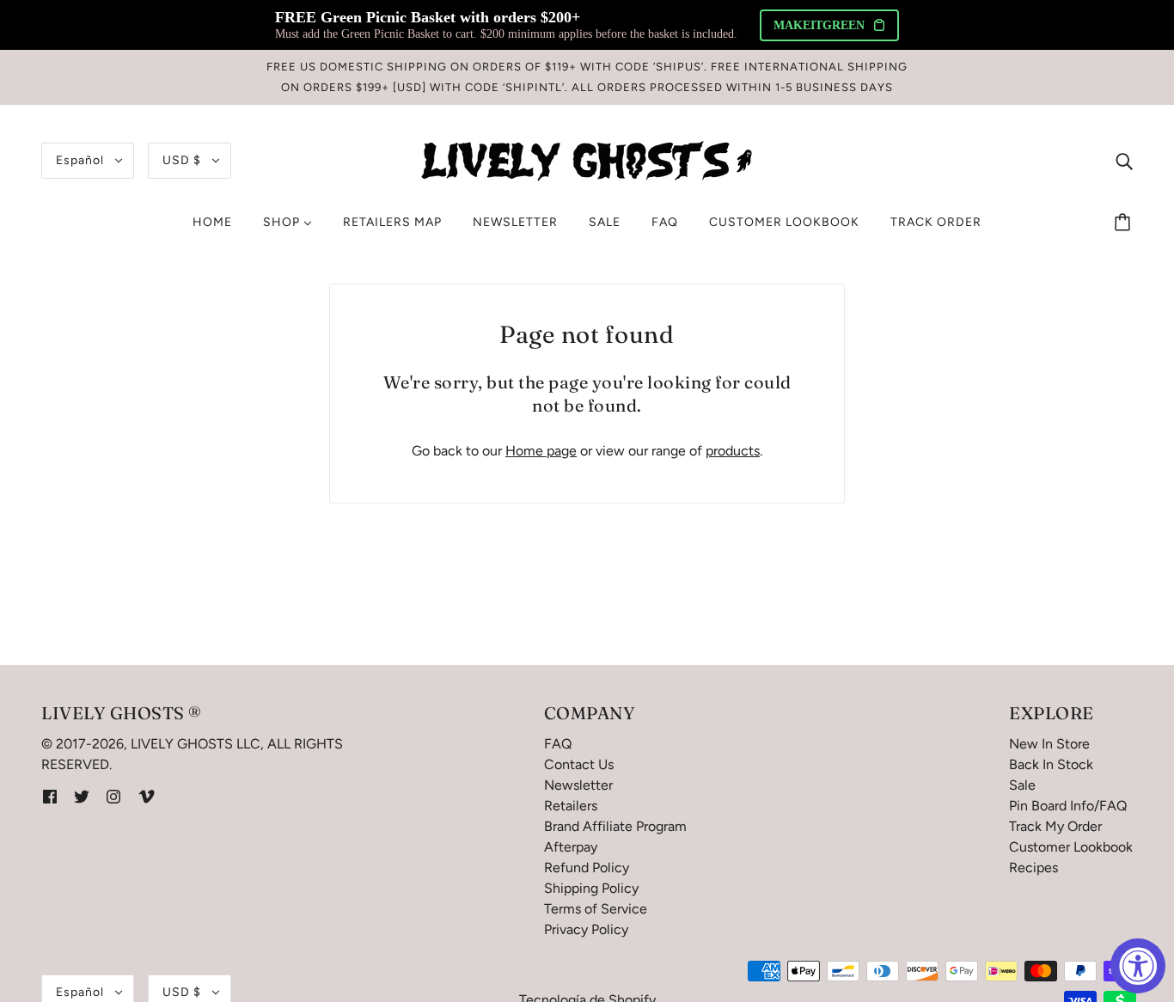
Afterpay (570, 847)
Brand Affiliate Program (615, 826)
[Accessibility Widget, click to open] (1137, 965)
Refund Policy (586, 867)
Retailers (570, 805)
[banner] (587, 159)
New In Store (1049, 744)
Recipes (1033, 867)
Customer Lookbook (1071, 847)
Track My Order (1055, 826)
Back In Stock (1051, 764)
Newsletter (578, 785)
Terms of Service (595, 909)
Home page (541, 451)
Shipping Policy (591, 888)
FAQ (558, 744)
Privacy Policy (586, 929)
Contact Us (579, 764)
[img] (1124, 161)
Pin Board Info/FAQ (1068, 805)
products (733, 451)
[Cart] (1125, 222)
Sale (1022, 785)
